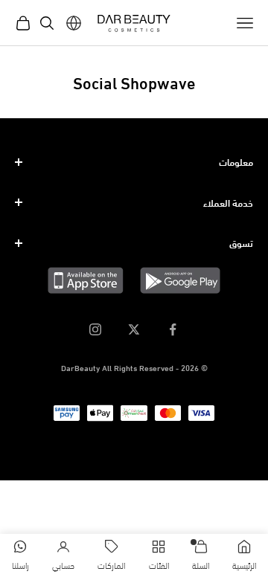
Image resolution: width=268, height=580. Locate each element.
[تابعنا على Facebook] (172, 329)
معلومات (236, 161)
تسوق (241, 242)
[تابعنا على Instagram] (95, 329)
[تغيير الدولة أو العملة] (74, 23)
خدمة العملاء (228, 202)
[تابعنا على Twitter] (134, 329)
